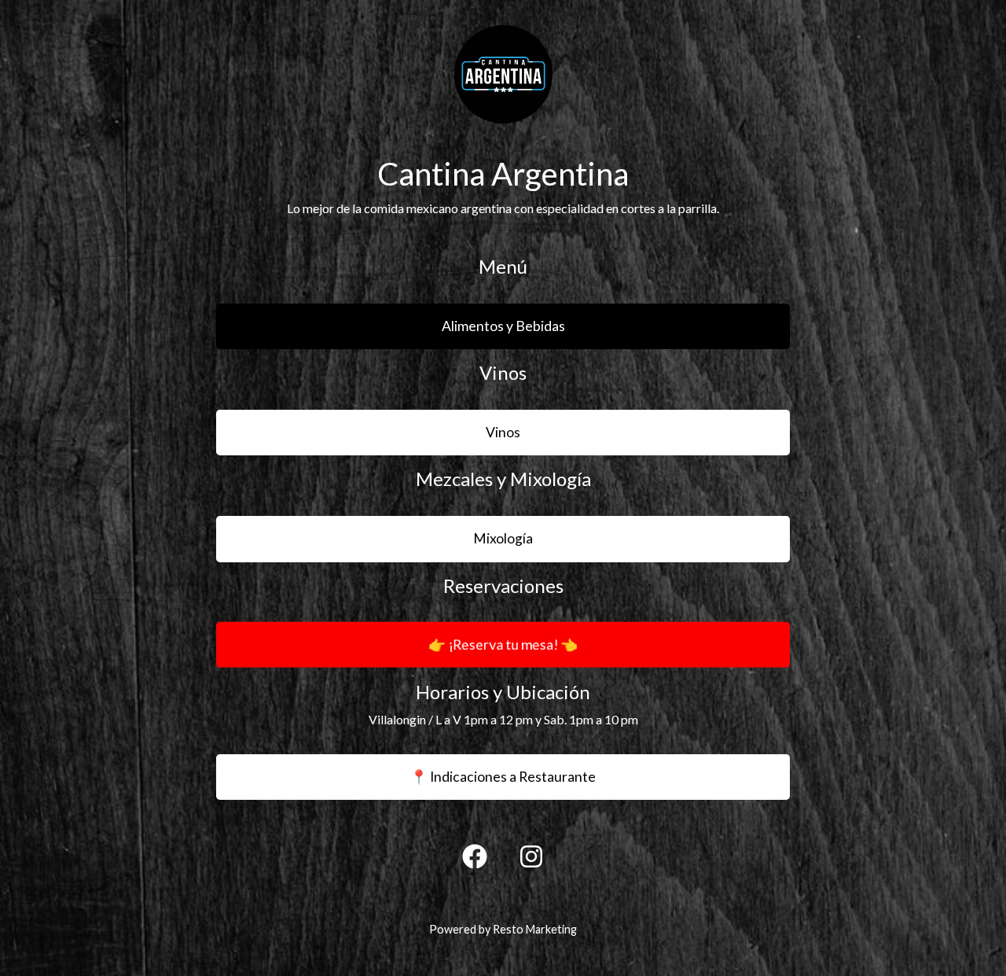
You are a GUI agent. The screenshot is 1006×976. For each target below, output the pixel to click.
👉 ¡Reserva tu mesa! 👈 (503, 622)
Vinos (503, 432)
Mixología (503, 538)
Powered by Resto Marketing (503, 929)
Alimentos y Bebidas (503, 326)
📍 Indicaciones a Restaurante (503, 776)
